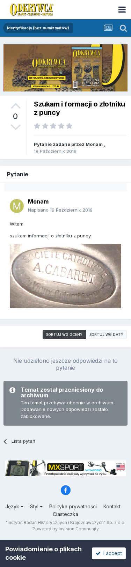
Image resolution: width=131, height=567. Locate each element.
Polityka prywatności (73, 506)
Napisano (60, 210)
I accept (111, 553)
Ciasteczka (65, 514)
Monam (94, 144)
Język (13, 506)
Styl (35, 506)
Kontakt (112, 506)
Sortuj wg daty (106, 334)
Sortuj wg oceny (64, 334)
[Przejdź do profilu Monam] (17, 206)
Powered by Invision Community (65, 528)
